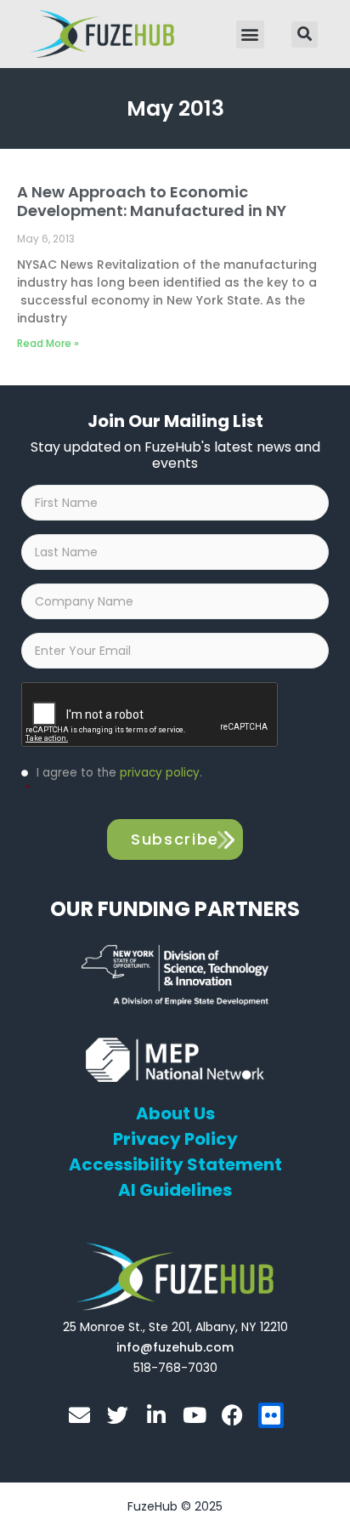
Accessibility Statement (175, 1164)
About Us (175, 1113)
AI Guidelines (175, 1189)
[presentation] (150, 715)
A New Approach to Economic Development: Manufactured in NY (151, 201)
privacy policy (160, 773)
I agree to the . (113, 781)
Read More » (48, 343)
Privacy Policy (175, 1138)
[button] (250, 34)
